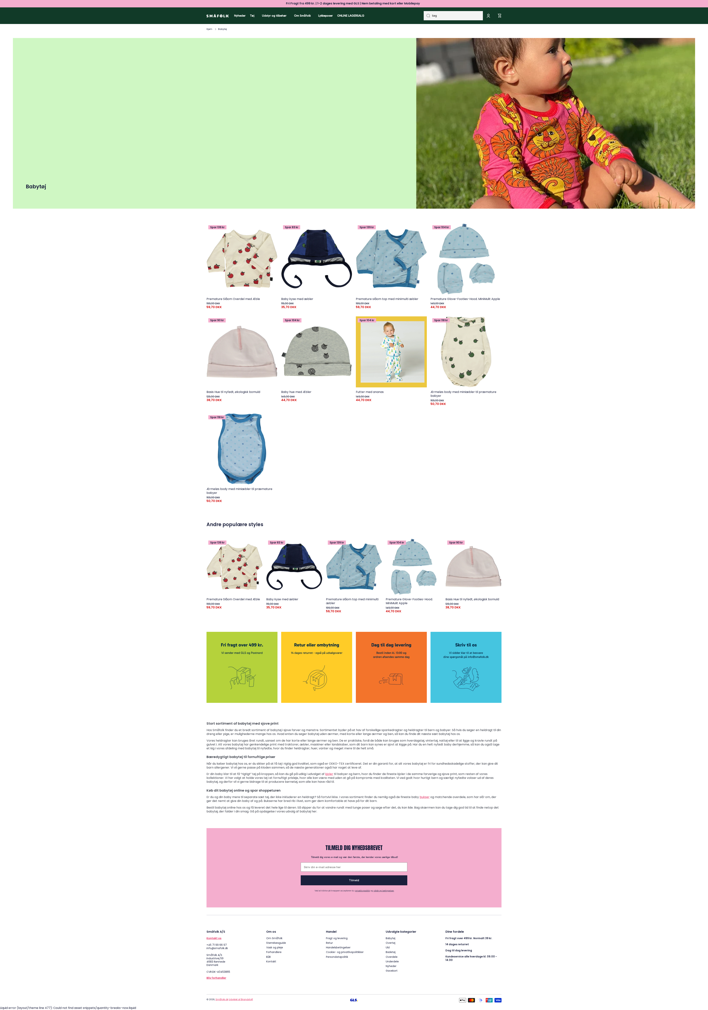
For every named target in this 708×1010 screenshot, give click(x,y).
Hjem (209, 29)
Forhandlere (274, 952)
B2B (268, 957)
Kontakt (271, 961)
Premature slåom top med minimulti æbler (387, 299)
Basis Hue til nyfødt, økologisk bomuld (233, 392)
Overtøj (390, 943)
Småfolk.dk (222, 999)
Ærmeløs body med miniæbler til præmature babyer (463, 394)
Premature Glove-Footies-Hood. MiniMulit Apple (465, 299)
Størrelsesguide (276, 943)
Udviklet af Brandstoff (241, 999)
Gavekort (392, 970)
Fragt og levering (337, 938)
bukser (425, 797)
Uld (388, 947)
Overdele (392, 957)
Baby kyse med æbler (297, 299)
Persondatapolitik (337, 957)
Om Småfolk (274, 938)
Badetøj (390, 952)
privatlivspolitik (362, 890)
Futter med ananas (370, 392)
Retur (329, 943)
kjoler (329, 774)
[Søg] (427, 15)
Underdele (392, 961)
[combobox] (453, 15)
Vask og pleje (274, 947)
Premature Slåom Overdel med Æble (233, 299)
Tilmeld (354, 880)
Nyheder (391, 966)
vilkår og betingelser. (384, 890)
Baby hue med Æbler (296, 392)
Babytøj (390, 938)
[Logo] (217, 15)
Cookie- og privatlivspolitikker (345, 952)
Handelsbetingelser (338, 947)
